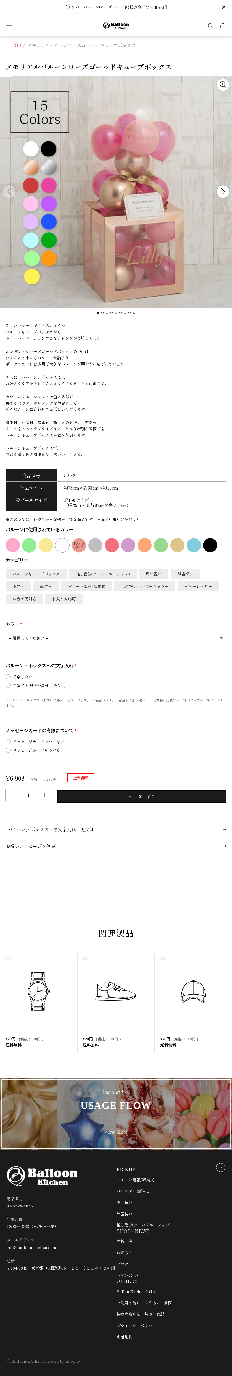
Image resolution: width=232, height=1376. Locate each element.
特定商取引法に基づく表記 (140, 1314)
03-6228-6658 (20, 1205)
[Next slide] (223, 191)
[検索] (210, 26)
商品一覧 (124, 1241)
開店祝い (124, 1202)
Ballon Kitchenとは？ (137, 1291)
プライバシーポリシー (136, 1325)
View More (116, 1131)
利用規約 (124, 1337)
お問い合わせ (128, 1275)
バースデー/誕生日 (133, 1191)
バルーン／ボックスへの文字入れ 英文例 (50, 829)
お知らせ (124, 1252)
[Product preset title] (38, 991)
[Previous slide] (9, 191)
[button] (98, 313)
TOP (16, 45)
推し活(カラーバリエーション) (144, 1225)
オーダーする (142, 796)
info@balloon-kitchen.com (31, 1247)
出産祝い (124, 1213)
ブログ (122, 1264)
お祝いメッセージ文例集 (30, 846)
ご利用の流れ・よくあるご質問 (144, 1303)
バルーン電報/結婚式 (135, 1179)
